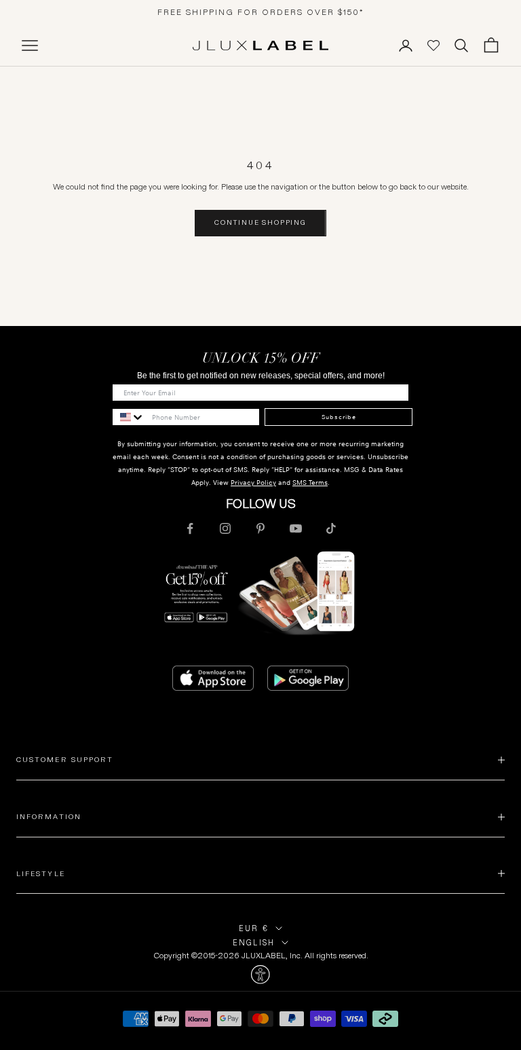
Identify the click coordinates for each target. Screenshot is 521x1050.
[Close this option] (260, 974)
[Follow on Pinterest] (260, 528)
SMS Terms (310, 482)
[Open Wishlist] (433, 45)
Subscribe (339, 417)
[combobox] (129, 417)
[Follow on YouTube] (296, 528)
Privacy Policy (253, 482)
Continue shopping (260, 222)
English (254, 942)
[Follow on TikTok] (331, 528)
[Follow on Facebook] (190, 528)
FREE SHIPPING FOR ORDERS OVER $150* (260, 12)
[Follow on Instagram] (225, 528)
